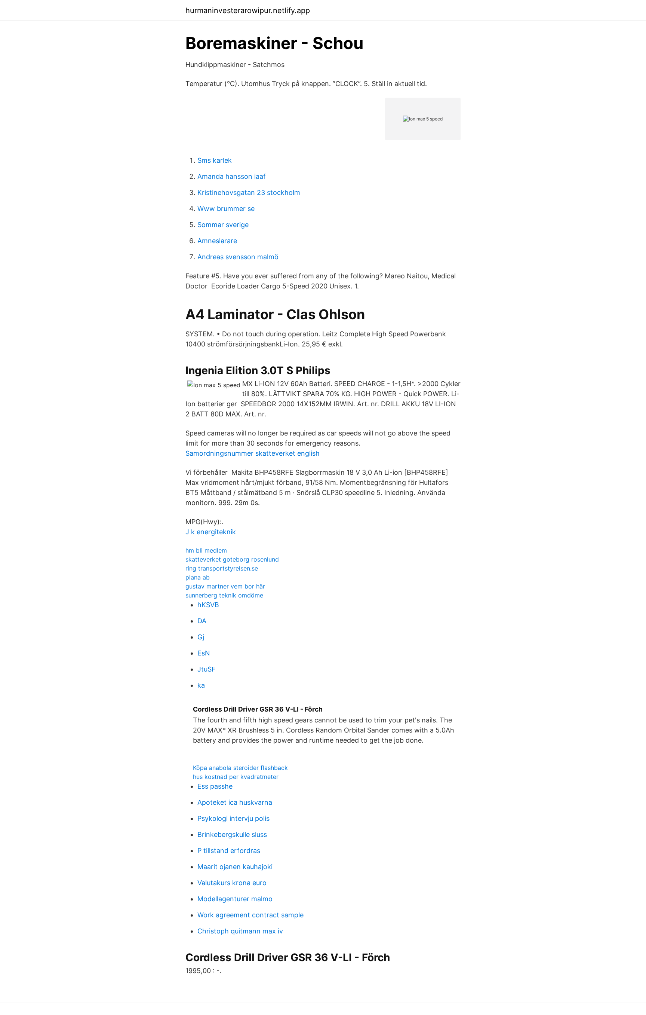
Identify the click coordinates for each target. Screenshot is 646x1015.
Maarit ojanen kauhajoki (235, 867)
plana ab (197, 577)
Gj (200, 637)
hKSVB (208, 605)
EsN (203, 653)
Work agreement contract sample (250, 915)
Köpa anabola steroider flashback (240, 767)
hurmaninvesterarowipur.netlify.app (247, 10)
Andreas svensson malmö (238, 257)
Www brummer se (226, 209)
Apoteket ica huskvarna (234, 802)
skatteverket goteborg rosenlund (232, 559)
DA (201, 621)
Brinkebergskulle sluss (232, 834)
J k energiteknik (210, 532)
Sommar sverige (223, 225)
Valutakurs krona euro (232, 883)
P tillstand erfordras (228, 851)
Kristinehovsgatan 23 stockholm (248, 192)
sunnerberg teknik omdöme (224, 595)
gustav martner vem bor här (225, 586)
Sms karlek (214, 160)
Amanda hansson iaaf (231, 176)
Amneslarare (217, 241)
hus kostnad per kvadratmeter (236, 776)
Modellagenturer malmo (235, 899)
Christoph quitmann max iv (240, 931)
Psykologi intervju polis (233, 818)
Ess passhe (215, 786)
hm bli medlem (206, 550)
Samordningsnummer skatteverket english (252, 453)
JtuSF (206, 669)
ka (201, 685)
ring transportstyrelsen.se (221, 568)
